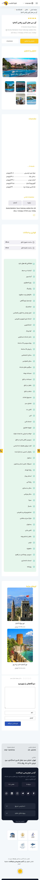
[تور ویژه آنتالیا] (20, 604)
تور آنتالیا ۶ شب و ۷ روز (20, 665)
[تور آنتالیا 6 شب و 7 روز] (20, 645)
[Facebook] (33, 793)
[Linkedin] (11, 793)
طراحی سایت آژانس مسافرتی (23, 859)
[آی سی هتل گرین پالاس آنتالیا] (31, 86)
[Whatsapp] (6, 793)
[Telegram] (22, 793)
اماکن (26, 10)
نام (32, 713)
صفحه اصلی (33, 10)
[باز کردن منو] (36, 2)
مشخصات (10, 41)
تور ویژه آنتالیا (20, 623)
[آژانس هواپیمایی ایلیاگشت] (9, 4)
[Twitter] (28, 793)
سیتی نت (10, 859)
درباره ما (28, 784)
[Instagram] (17, 793)
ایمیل (31, 718)
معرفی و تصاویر (29, 41)
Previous (35, 67)
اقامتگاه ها (19, 10)
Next (5, 67)
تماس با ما (11, 784)
